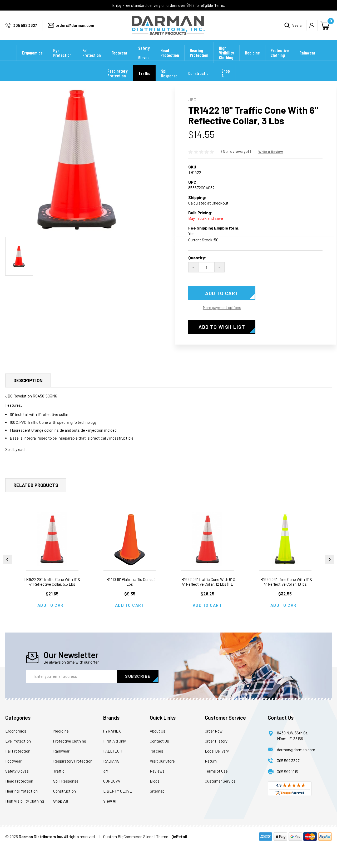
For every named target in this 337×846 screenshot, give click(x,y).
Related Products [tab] (35, 485)
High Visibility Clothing (226, 52)
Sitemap (157, 791)
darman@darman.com (296, 749)
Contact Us (159, 741)
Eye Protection (62, 53)
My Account (313, 25)
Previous (7, 559)
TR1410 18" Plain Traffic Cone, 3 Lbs (130, 581)
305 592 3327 (25, 25)
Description (28, 380)
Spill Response (169, 73)
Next (329, 559)
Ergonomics (32, 52)
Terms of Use (216, 771)
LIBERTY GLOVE (117, 791)
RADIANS (111, 761)
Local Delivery (217, 751)
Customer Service (220, 781)
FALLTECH (112, 751)
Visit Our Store (162, 761)
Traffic (144, 73)
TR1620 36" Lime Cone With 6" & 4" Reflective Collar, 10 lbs (285, 581)
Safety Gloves (144, 52)
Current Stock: (203, 239)
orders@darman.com (75, 25)
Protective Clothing (280, 53)
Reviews (157, 771)
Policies (156, 751)
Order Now (213, 731)
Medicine (252, 52)
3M (105, 771)
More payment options (222, 307)
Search (298, 25)
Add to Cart (52, 605)
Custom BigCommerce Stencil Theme (135, 836)
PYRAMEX (112, 731)
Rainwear (307, 52)
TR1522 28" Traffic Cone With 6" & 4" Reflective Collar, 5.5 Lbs (52, 581)
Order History (216, 741)
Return (211, 761)
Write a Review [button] (270, 151)
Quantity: (197, 257)
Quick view (52, 539)
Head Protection (170, 53)
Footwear (119, 52)
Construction (199, 73)
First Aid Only (114, 741)
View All (110, 801)
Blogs (155, 781)
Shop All (225, 73)
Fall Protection (91, 53)
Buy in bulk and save (205, 218)
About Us (157, 731)
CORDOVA (111, 781)
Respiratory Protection (117, 73)
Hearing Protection (199, 53)
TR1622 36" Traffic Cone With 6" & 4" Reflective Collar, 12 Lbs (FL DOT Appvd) (207, 584)
